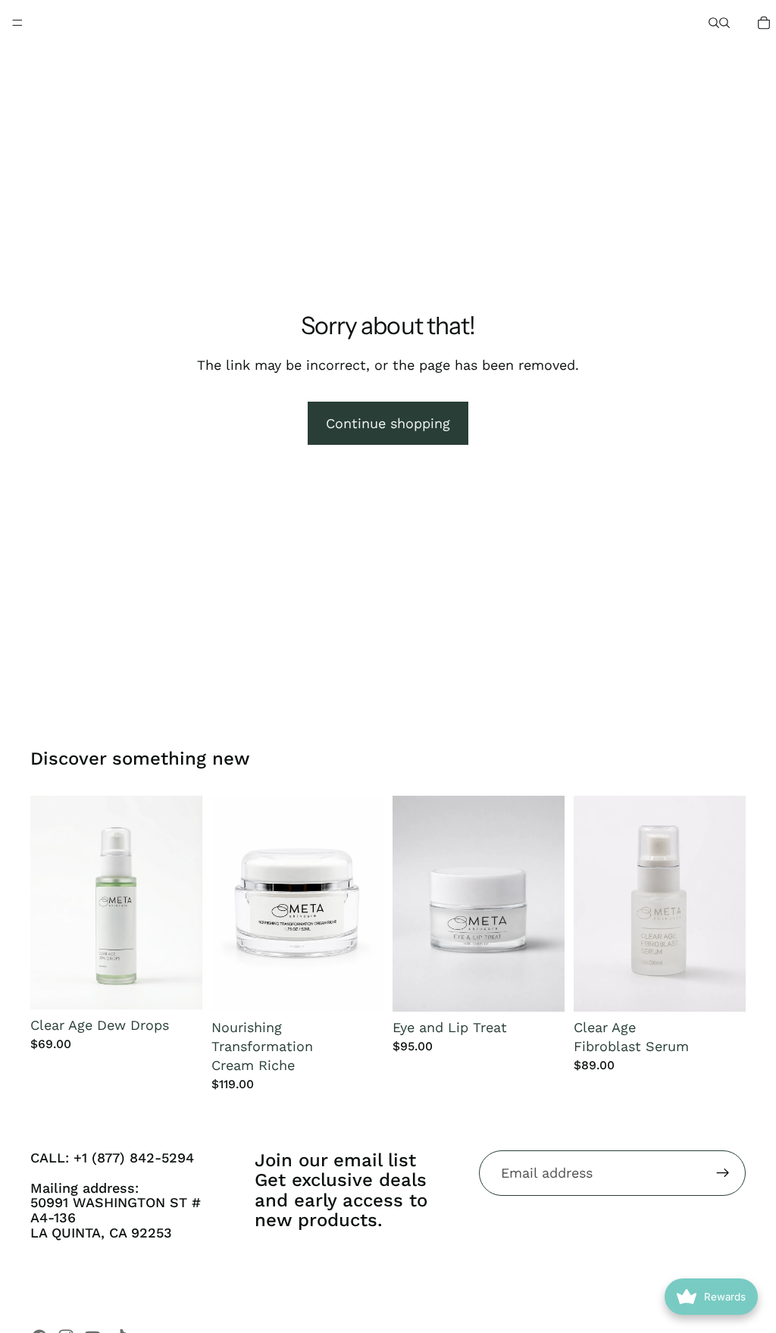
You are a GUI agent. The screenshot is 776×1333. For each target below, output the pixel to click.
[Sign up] (723, 1173)
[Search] (714, 22)
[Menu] (17, 22)
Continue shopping (388, 423)
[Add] (178, 986)
